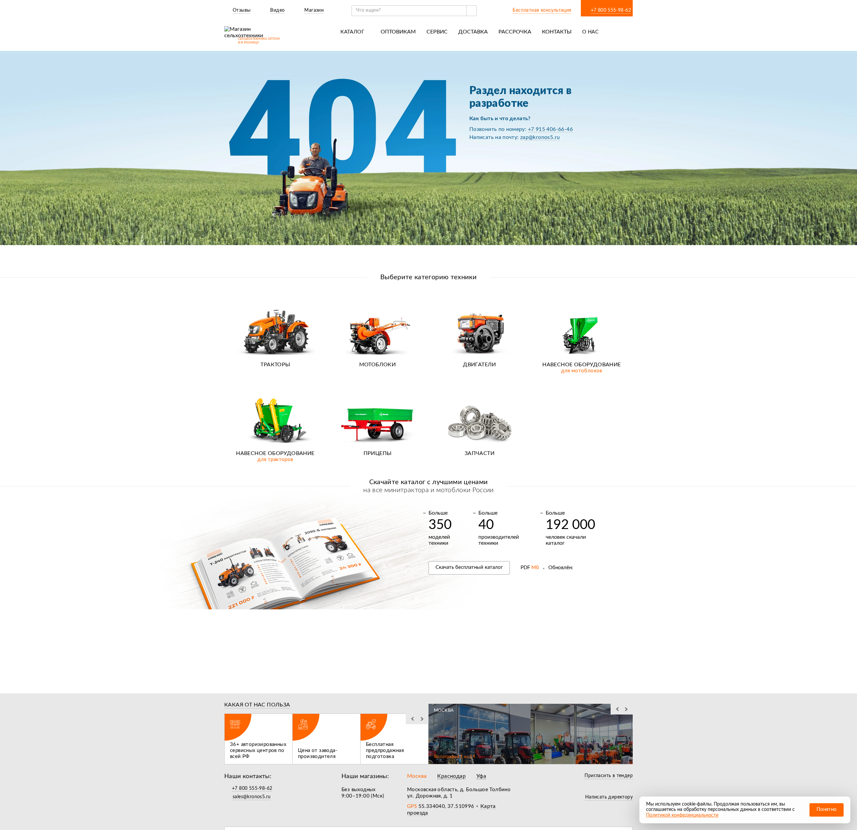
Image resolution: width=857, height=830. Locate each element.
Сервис (437, 31)
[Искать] (471, 11)
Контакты (556, 31)
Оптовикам (398, 31)
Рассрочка (514, 31)
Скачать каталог (469, 567)
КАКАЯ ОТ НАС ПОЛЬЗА (257, 704)
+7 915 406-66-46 (550, 129)
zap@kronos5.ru (540, 137)
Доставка (473, 31)
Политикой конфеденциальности (682, 815)
